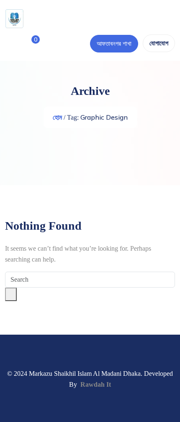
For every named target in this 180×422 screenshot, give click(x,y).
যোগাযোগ (158, 43)
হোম (57, 117)
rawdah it (95, 384)
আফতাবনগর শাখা (114, 43)
